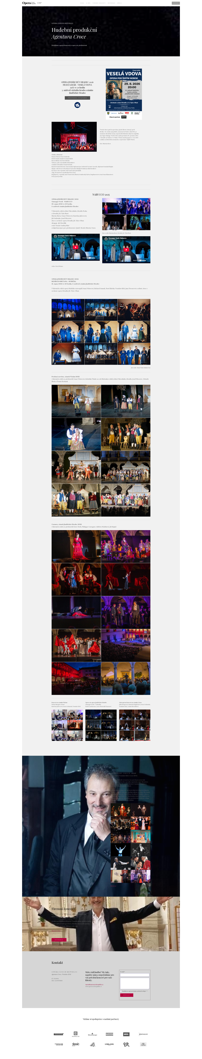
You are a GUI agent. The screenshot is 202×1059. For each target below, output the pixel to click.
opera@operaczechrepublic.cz (94, 984)
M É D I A (113, 886)
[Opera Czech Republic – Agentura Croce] (32, 3)
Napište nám (56, 931)
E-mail (122, 972)
